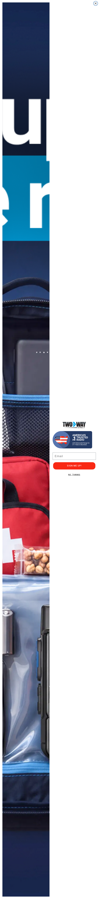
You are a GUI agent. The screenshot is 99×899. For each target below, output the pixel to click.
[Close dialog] (95, 3)
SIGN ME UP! (74, 465)
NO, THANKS (74, 474)
